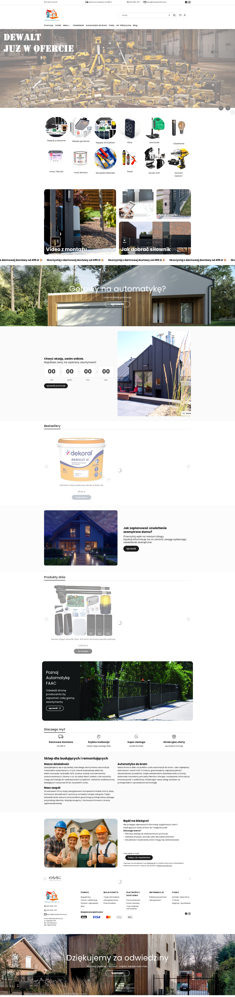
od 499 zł (61, 746)
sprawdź (117, 304)
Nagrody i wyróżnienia (181, 903)
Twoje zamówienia (111, 897)
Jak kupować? (155, 900)
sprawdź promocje (56, 385)
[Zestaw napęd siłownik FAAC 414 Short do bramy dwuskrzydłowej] (83, 610)
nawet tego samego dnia (99, 746)
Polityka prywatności (158, 897)
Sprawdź (131, 548)
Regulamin (151, 863)
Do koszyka (83, 651)
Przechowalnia (110, 903)
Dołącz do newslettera (139, 857)
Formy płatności (133, 900)
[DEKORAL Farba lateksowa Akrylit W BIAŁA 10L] (81, 458)
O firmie (175, 900)
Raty (83, 906)
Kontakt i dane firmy (180, 897)
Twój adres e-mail (131, 853)
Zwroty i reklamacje (89, 900)
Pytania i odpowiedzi (89, 903)
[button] (174, 15)
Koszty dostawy (133, 903)
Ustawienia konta (111, 900)
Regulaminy (86, 897)
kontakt (117, 973)
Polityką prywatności (164, 866)
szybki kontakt (136, 746)
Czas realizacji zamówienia (132, 907)
